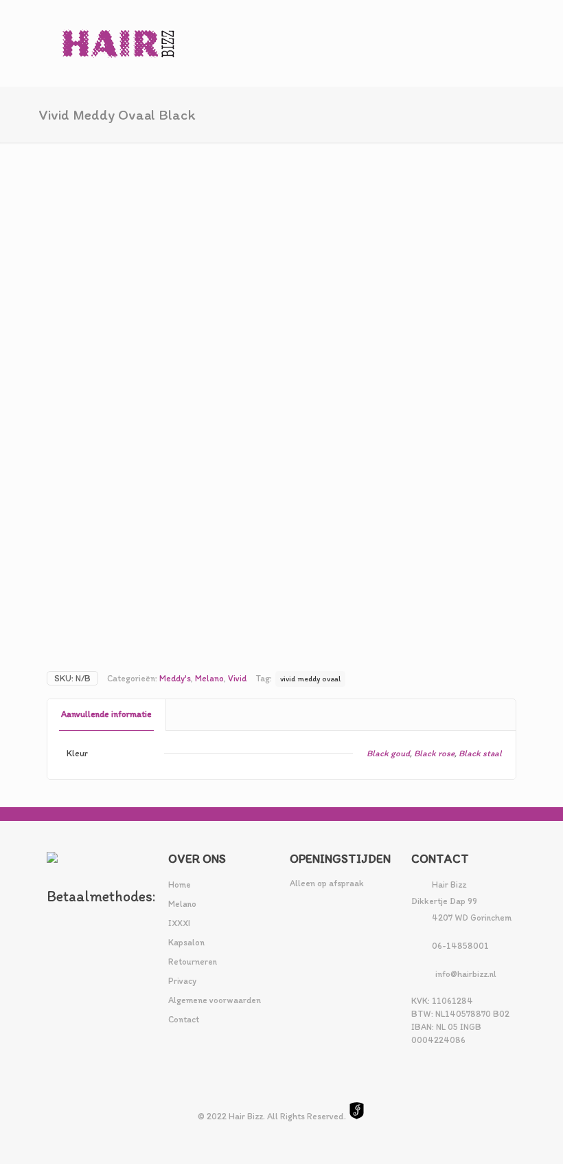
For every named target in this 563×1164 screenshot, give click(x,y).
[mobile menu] (494, 43)
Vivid (237, 678)
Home (179, 884)
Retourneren (192, 961)
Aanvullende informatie (106, 714)
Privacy (182, 981)
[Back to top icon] (497, 1135)
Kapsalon (186, 942)
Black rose (434, 753)
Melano (209, 678)
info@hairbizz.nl (465, 974)
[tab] (106, 714)
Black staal (480, 753)
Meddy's (175, 678)
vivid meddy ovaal (310, 678)
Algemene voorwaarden (214, 1000)
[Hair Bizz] (118, 43)
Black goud (388, 753)
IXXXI (179, 923)
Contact (183, 1019)
